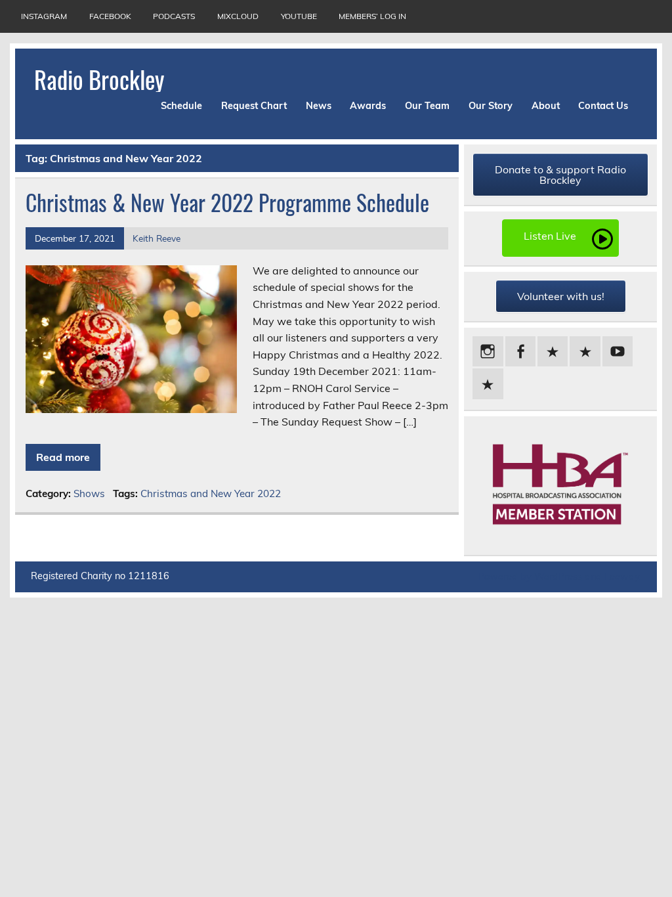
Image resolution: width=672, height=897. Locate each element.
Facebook (110, 16)
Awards (368, 106)
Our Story (491, 106)
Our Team (427, 106)
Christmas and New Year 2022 (210, 493)
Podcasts (174, 16)
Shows (89, 493)
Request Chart (254, 106)
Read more (63, 457)
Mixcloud (238, 16)
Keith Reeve (156, 238)
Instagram (44, 16)
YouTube (299, 16)
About (546, 106)
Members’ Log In (372, 16)
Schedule (181, 106)
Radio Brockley (99, 79)
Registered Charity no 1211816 (100, 575)
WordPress (558, 576)
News (318, 106)
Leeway (621, 576)
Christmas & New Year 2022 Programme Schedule (227, 202)
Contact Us (603, 106)
